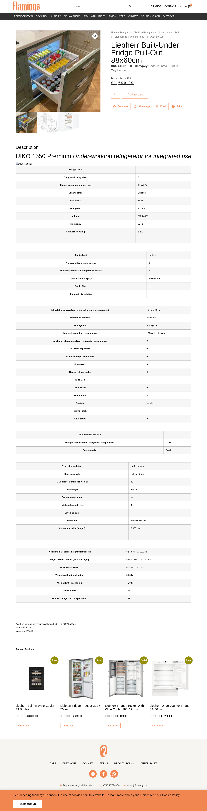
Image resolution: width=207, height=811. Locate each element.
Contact (170, 6)
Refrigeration (23, 16)
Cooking (41, 16)
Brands (156, 6)
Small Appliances (94, 16)
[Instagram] (93, 774)
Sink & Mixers (117, 16)
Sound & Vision (150, 16)
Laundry (55, 16)
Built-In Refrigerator (145, 32)
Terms (104, 763)
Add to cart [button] (23, 725)
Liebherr (122, 70)
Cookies (87, 763)
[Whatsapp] (114, 774)
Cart (53, 763)
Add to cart (135, 94)
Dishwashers (72, 16)
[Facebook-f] (103, 774)
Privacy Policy (124, 763)
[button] (95, 36)
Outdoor (169, 16)
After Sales (149, 763)
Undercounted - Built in (163, 66)
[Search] (130, 6)
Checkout (69, 763)
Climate (133, 16)
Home (114, 32)
